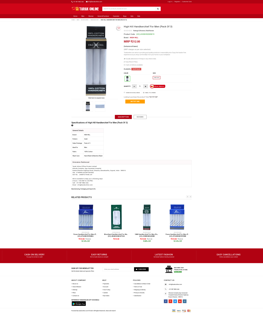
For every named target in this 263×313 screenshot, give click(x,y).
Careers (105, 292)
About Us (75, 284)
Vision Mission (76, 286)
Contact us (169, 280)
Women (90, 16)
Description (123, 117)
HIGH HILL (134, 38)
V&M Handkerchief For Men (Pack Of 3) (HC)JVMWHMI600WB (147, 235)
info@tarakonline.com (95, 1)
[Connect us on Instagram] (184, 301)
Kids (138, 16)
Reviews (140, 117)
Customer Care (187, 1)
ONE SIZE (156, 77)
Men (82, 16)
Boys (124, 16)
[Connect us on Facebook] (166, 301)
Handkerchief (94, 20)
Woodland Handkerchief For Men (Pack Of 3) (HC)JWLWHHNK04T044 (116, 235)
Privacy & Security (139, 292)
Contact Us (75, 295)
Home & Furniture (103, 16)
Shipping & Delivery (140, 289)
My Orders (106, 295)
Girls (132, 16)
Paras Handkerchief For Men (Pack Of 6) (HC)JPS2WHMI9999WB (178, 235)
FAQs (74, 292)
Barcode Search (111, 310)
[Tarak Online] (85, 8)
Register (177, 1)
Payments (106, 284)
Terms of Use (138, 286)
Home (75, 16)
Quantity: (127, 86)
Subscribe (142, 269)
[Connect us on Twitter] (175, 301)
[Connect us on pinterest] (170, 301)
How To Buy (106, 289)
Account (105, 286)
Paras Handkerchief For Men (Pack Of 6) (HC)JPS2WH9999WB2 (86, 235)
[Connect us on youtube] (180, 301)
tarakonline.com (84, 310)
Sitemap (74, 289)
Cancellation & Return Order (142, 284)
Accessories (84, 20)
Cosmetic (116, 16)
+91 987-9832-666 (78, 1)
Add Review (150, 30)
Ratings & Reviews (139, 30)
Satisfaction (137, 295)
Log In (170, 1)
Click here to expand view (96, 98)
